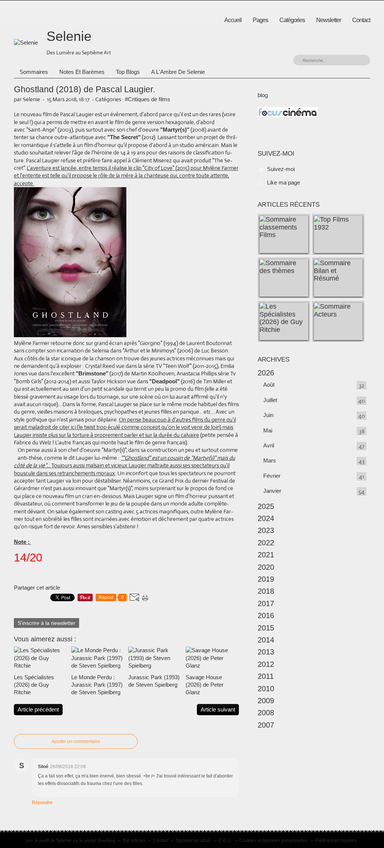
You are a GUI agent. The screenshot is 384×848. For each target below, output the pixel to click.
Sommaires (34, 72)
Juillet (270, 400)
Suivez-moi (281, 169)
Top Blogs (128, 72)
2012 (266, 664)
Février (271, 476)
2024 (266, 518)
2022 (266, 543)
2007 (266, 725)
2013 (266, 652)
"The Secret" (124, 137)
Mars (269, 460)
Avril (268, 445)
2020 (266, 567)
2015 (266, 628)
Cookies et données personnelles (273, 840)
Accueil (233, 20)
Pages (260, 20)
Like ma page (283, 182)
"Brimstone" (92, 373)
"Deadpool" (164, 381)
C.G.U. (225, 840)
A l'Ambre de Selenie (178, 72)
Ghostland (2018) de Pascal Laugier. (84, 89)
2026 (266, 373)
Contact (361, 20)
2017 (266, 603)
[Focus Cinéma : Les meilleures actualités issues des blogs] (288, 115)
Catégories (292, 20)
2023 (266, 530)
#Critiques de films (147, 99)
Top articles (134, 840)
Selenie (69, 36)
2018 (266, 591)
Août (268, 384)
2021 (266, 555)
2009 (266, 700)
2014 (266, 640)
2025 (266, 506)
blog (263, 95)
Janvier (272, 491)
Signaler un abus (194, 840)
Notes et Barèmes (82, 72)
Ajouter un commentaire (75, 741)
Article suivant (218, 709)
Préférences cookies (336, 840)
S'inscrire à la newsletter (46, 623)
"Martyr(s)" (174, 129)
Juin (268, 415)
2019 (266, 579)
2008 (266, 712)
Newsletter (328, 20)
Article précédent (38, 709)
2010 (266, 688)
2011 (266, 676)
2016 (266, 615)
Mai (267, 430)
